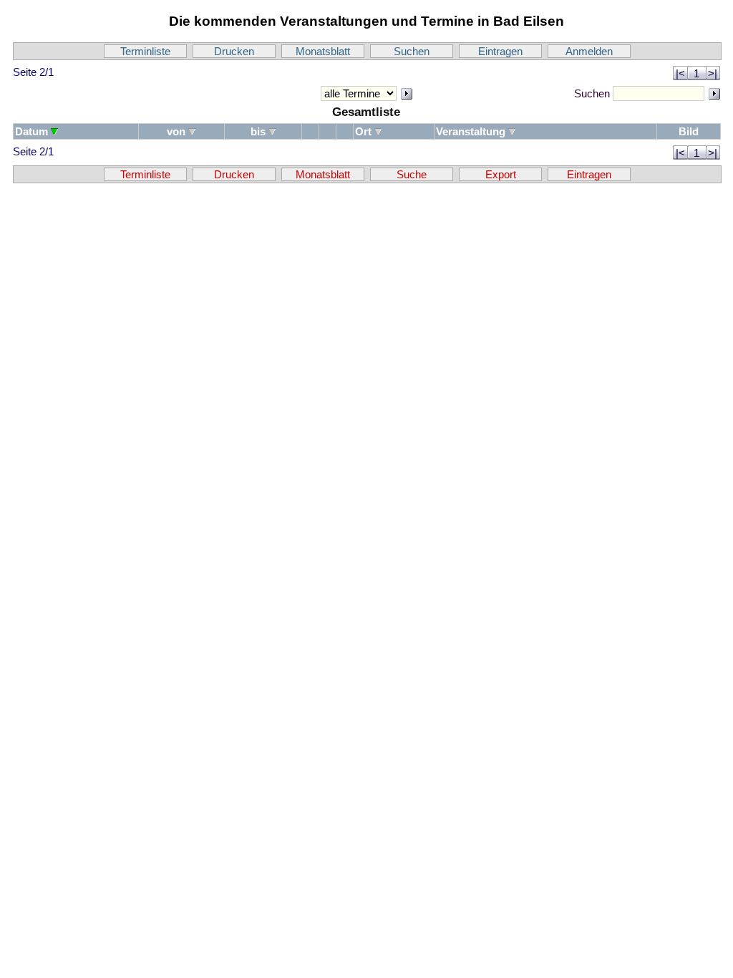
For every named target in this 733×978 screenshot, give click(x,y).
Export (500, 174)
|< (680, 73)
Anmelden (589, 51)
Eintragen (500, 51)
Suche (412, 174)
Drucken (234, 51)
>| (712, 73)
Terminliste (145, 51)
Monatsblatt (323, 51)
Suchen (411, 51)
